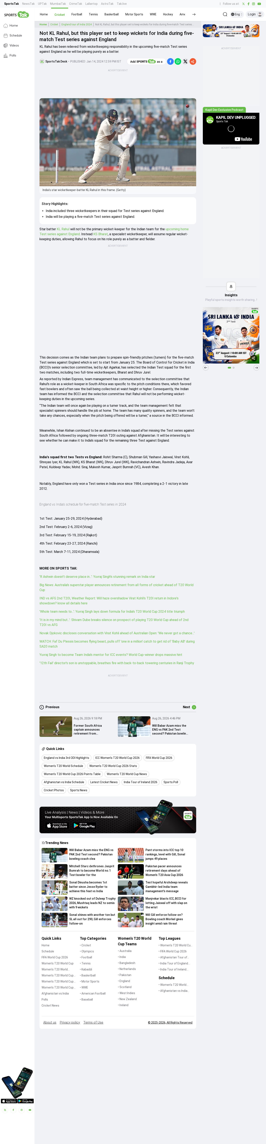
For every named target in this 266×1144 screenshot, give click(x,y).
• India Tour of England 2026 (173, 964)
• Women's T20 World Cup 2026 (175, 946)
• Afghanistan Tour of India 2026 (173, 958)
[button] (44, 14)
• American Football (93, 993)
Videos (14, 45)
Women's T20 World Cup (58, 963)
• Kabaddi (86, 969)
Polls (13, 55)
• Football (86, 957)
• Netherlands (127, 969)
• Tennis (85, 963)
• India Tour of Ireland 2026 (172, 970)
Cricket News (50, 1005)
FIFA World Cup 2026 (55, 957)
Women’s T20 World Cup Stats (58, 976)
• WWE (84, 987)
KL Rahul (63, 229)
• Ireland (123, 1005)
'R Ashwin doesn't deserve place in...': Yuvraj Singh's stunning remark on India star (97, 577)
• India (122, 957)
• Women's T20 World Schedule (172, 985)
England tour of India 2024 (77, 24)
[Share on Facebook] (170, 61)
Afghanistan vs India (55, 993)
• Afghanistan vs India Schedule (173, 991)
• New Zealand (127, 999)
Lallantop (91, 3)
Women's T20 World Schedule (55, 970)
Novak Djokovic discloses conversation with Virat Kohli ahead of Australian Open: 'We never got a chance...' (117, 633)
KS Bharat (100, 234)
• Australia (125, 951)
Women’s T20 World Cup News (58, 988)
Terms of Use (93, 1022)
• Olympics (87, 951)
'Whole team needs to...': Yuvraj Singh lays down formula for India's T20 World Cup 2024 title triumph (112, 612)
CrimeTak (75, 3)
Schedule (16, 35)
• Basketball (88, 975)
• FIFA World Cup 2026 (173, 951)
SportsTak (11, 3)
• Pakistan (124, 975)
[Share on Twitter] (185, 61)
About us (49, 1022)
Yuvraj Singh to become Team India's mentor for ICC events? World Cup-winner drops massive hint (110, 655)
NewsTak (28, 3)
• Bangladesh (126, 963)
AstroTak (107, 3)
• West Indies (126, 993)
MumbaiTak (58, 3)
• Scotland (125, 987)
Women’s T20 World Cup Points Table (58, 982)
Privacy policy (70, 1022)
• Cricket (85, 945)
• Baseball (86, 999)
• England (124, 981)
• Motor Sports (89, 981)
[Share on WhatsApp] (178, 61)
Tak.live (122, 3)
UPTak (42, 3)
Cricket (54, 24)
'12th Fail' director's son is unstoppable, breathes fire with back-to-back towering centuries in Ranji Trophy (116, 663)
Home (14, 25)
